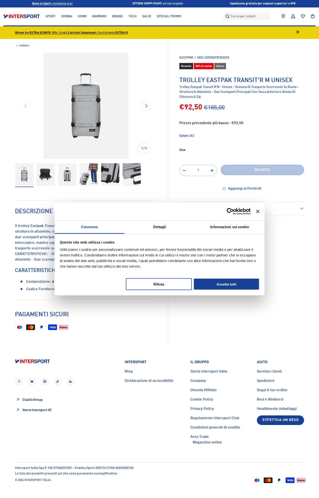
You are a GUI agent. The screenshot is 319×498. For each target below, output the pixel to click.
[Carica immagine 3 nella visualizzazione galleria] (67, 174)
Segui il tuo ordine (272, 390)
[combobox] (246, 16)
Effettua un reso (280, 420)
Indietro (24, 45)
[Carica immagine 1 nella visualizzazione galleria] (24, 174)
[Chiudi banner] (257, 211)
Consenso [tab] (89, 227)
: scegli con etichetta (71, 32)
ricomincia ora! (52, 3)
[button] (312, 16)
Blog (129, 371)
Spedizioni (265, 381)
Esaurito (262, 169)
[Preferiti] (303, 16)
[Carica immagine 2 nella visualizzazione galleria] (45, 174)
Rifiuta (158, 284)
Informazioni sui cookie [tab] (229, 227)
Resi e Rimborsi (270, 399)
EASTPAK (186, 57)
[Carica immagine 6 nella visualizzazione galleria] (131, 174)
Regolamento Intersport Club (214, 418)
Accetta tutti (226, 284)
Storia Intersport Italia (208, 371)
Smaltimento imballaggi (277, 409)
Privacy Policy (202, 409)
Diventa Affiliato (203, 390)
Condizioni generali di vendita (215, 427)
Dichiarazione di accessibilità (149, 381)
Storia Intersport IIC (37, 409)
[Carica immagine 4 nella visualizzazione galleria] (88, 174)
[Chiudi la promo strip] (297, 32)
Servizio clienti (269, 371)
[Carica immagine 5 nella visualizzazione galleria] (110, 174)
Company (198, 381)
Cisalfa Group (32, 399)
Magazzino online (207, 442)
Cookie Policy (201, 399)
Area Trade (199, 437)
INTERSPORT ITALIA (37, 480)
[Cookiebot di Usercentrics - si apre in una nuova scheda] (230, 211)
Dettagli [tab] (159, 227)
